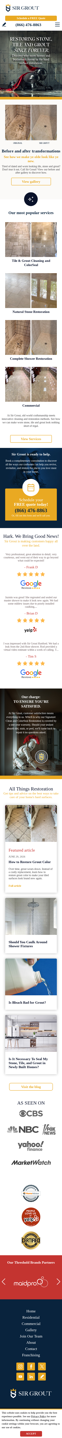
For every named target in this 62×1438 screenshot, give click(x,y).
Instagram (20, 1366)
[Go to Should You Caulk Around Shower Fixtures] (31, 916)
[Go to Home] (31, 9)
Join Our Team (31, 1336)
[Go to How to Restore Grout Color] (31, 823)
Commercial (31, 405)
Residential (31, 1317)
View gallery (31, 181)
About (31, 1342)
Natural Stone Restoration (31, 312)
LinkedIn (31, 1377)
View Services (31, 439)
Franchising (31, 1355)
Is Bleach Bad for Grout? (27, 1002)
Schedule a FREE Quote (31, 18)
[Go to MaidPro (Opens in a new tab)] (31, 1281)
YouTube (20, 1377)
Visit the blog (31, 1087)
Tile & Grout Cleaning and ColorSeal (31, 263)
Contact (31, 1349)
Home (31, 1311)
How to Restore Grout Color (30, 862)
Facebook (31, 1366)
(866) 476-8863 (28, 25)
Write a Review (4, 24)
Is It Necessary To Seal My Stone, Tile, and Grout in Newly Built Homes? (28, 1063)
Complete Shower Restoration (31, 358)
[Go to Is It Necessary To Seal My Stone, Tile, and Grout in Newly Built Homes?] (31, 1033)
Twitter (42, 1366)
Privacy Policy (38, 1416)
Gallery (31, 1330)
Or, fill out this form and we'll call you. (31, 515)
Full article (15, 885)
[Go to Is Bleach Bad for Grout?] (31, 977)
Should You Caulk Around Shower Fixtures (28, 944)
